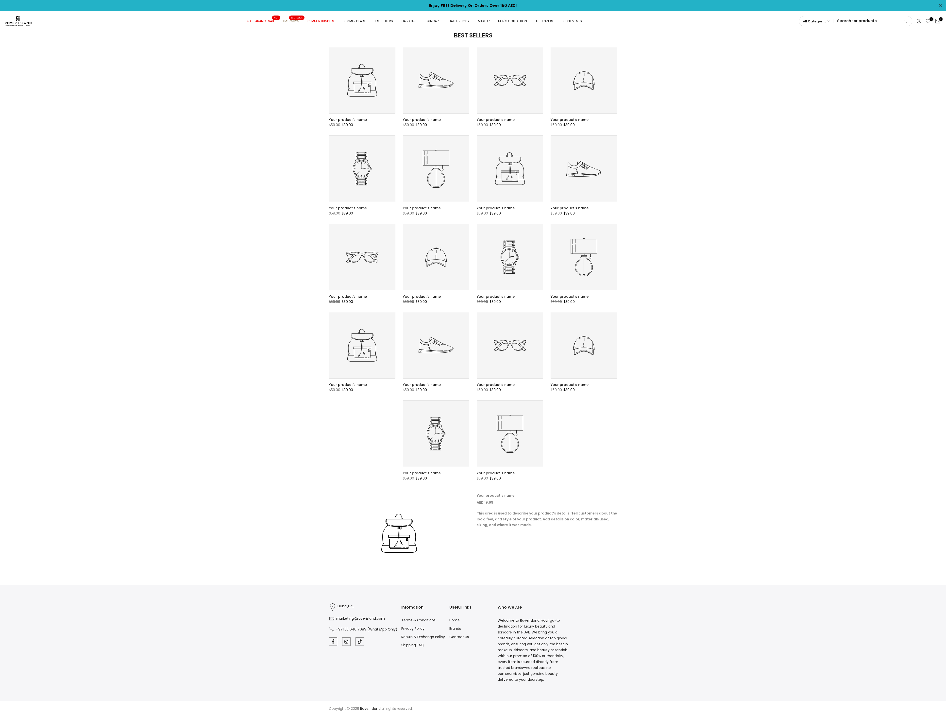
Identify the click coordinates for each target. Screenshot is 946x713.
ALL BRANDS (544, 21)
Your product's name (348, 119)
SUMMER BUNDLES (320, 21)
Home (454, 620)
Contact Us (459, 636)
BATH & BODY (459, 21)
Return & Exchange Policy (423, 636)
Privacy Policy (412, 628)
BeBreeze (293, 20)
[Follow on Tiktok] (359, 641)
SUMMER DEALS (354, 21)
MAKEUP (484, 21)
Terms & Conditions (418, 620)
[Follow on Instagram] (346, 641)
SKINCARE (433, 21)
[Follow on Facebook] (333, 641)
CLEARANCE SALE (264, 20)
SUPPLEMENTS (572, 21)
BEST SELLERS (383, 21)
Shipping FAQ (412, 645)
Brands (455, 628)
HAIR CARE (409, 21)
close (5, 5)
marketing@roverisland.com (360, 618)
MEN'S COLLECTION (512, 21)
